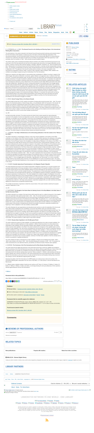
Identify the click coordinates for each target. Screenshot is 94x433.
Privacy (8, 379)
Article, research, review (15, 6)
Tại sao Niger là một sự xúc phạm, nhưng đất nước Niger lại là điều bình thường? (79, 228)
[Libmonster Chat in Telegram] (62, 383)
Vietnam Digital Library (10, 390)
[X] (13, 281)
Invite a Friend (20, 379)
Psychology (79, 106)
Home (7, 374)
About (13, 387)
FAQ (15, 379)
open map (36, 391)
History (68, 55)
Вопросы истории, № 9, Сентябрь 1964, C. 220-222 (24, 44)
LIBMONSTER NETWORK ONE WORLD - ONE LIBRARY (47, 397)
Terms (12, 379)
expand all (20, 332)
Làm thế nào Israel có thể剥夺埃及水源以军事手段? (80, 211)
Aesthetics (79, 122)
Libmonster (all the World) (30, 295)
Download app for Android (47, 415)
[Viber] (15, 281)
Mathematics (79, 146)
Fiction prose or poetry (14, 9)
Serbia (57, 401)
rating (74, 52)
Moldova (47, 403)
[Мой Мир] (10, 281)
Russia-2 (68, 403)
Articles (11, 374)
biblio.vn (8, 271)
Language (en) (27, 379)
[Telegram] (19, 281)
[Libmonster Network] (79, 390)
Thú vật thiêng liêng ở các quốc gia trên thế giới (80, 113)
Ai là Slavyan (76, 179)
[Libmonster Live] (86, 31)
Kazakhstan (39, 403)
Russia (19, 403)
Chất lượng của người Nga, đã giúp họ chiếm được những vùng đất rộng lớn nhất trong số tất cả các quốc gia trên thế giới (80, 93)
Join (84, 36)
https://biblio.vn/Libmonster (31, 292)
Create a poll (12, 21)
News (17, 387)
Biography (12, 16)
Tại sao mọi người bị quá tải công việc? (80, 129)
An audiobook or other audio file (16, 17)
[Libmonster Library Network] (90, 390)
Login (87, 36)
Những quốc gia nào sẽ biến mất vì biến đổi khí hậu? (79, 195)
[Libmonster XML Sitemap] (47, 421)
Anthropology (80, 173)
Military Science (80, 219)
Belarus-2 (75, 403)
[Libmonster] (4, 385)
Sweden (51, 401)
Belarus (25, 403)
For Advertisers (24, 387)
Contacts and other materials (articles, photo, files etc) (30, 289)
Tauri (73, 167)
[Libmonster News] (86, 26)
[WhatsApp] (17, 281)
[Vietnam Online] (68, 50)
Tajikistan (54, 403)
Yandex (42, 295)
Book (11, 7)
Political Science (80, 237)
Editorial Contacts (16, 383)
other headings (74, 55)
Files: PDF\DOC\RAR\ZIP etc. (16, 14)
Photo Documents (13, 12)
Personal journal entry (14, 11)
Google (38, 295)
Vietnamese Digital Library (39, 379)
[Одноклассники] (8, 281)
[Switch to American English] (87, 24)
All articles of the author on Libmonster (76, 59)
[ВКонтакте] (6, 281)
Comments (44, 35)
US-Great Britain (42, 401)
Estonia (62, 403)
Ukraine (32, 403)
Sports (78, 161)
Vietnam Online (75, 47)
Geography (79, 204)
